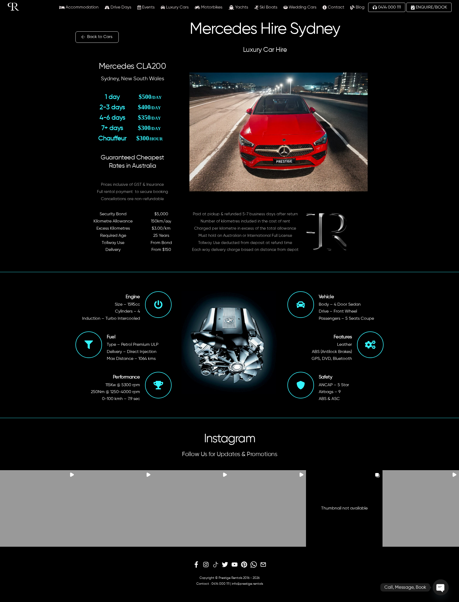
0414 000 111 (389, 7)
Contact (335, 7)
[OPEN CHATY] (441, 587)
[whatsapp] (253, 565)
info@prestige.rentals (247, 584)
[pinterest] (244, 565)
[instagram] (206, 565)
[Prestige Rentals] (13, 8)
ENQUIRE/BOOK (431, 7)
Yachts (241, 7)
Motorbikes (211, 7)
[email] (263, 565)
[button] (38, 508)
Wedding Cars (302, 7)
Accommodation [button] (82, 7)
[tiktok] (215, 565)
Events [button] (148, 7)
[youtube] (234, 565)
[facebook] (196, 565)
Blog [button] (359, 7)
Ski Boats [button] (267, 7)
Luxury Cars (177, 7)
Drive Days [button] (120, 7)
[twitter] (225, 565)
